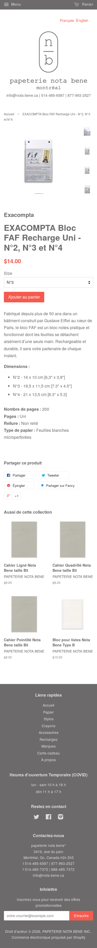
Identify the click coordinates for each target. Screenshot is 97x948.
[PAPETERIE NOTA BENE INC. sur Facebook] (48, 817)
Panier (87, 4)
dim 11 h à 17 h (48, 791)
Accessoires (48, 732)
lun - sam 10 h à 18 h (48, 784)
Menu (15, 4)
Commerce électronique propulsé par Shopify (48, 937)
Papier (48, 712)
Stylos (49, 718)
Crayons (48, 725)
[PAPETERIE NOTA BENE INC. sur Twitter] (36, 817)
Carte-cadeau (48, 753)
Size (8, 273)
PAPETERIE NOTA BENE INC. (66, 931)
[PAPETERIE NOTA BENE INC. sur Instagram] (60, 817)
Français (67, 20)
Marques (48, 746)
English (82, 20)
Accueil (9, 114)
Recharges (48, 739)
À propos (48, 759)
